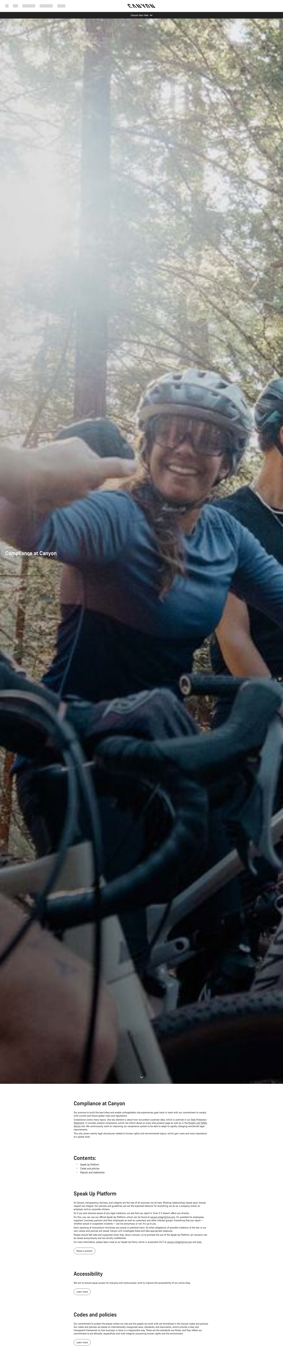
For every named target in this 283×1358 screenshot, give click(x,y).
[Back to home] (141, 6)
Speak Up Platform (89, 1164)
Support (61, 5)
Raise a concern (84, 1250)
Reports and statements (92, 1172)
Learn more (82, 1291)
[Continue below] (141, 1077)
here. (199, 1242)
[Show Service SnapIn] (280, 679)
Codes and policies (89, 1168)
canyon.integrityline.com (162, 1217)
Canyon (9, 547)
